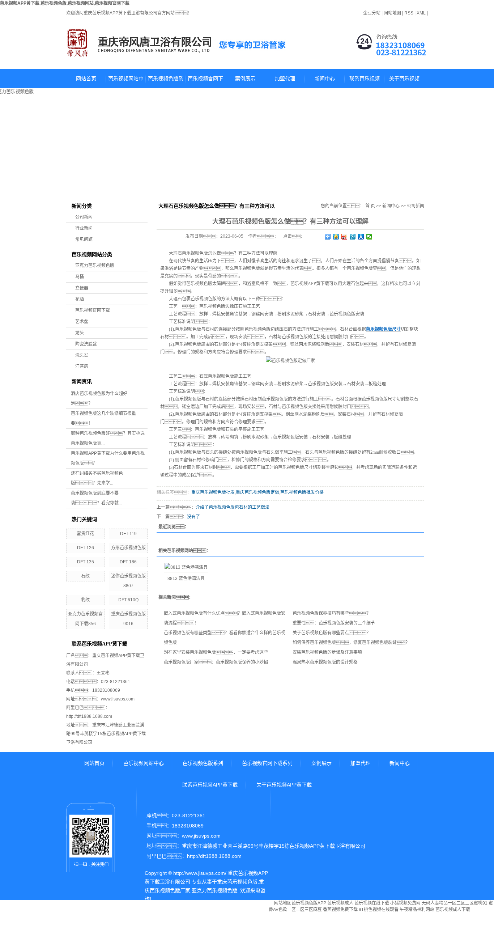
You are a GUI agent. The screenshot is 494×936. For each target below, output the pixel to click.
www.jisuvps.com (118, 699)
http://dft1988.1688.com (89, 716)
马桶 (79, 276)
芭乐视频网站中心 (126, 82)
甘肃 (184, 932)
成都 (251, 924)
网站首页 (86, 78)
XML (421, 13)
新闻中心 (325, 78)
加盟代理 (285, 78)
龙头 (79, 332)
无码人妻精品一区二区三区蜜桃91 (454, 903)
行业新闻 (84, 228)
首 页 (370, 205)
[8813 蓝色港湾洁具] (186, 567)
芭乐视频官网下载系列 (205, 82)
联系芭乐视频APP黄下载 (364, 82)
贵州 (262, 924)
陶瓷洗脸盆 (86, 344)
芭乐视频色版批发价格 (302, 492)
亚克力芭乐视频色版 (94, 265)
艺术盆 (81, 321)
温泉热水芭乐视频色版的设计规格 (325, 662)
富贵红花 (85, 533)
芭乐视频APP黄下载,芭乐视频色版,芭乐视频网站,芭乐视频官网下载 (64, 3)
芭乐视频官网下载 (92, 310)
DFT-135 (85, 561)
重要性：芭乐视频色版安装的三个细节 (334, 623)
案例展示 (245, 78)
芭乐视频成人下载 (452, 909)
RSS (408, 13)
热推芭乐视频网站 (165, 924)
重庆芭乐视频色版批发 (213, 492)
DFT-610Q (128, 599)
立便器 (81, 288)
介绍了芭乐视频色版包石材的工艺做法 (232, 507)
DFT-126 (85, 547)
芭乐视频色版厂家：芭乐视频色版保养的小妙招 (216, 662)
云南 (150, 932)
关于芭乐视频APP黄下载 (404, 82)
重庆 (239, 924)
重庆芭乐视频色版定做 (257, 492)
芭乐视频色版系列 (165, 82)
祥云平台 (186, 908)
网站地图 (392, 13)
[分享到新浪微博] (344, 237)
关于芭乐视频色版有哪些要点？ (332, 632)
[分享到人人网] (361, 237)
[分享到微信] (369, 237)
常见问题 (84, 239)
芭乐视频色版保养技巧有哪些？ (332, 613)
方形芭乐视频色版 (128, 547)
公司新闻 (84, 217)
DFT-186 (128, 561)
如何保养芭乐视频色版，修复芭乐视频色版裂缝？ (351, 642)
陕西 (173, 932)
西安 (196, 932)
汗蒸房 (81, 366)
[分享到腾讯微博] (353, 237)
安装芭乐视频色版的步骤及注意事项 (327, 652)
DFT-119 (128, 533)
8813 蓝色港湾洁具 (186, 578)
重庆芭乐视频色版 (237, 882)
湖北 (161, 932)
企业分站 (371, 13)
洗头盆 (81, 355)
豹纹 (85, 599)
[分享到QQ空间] (336, 237)
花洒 (79, 299)
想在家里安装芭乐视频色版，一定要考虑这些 (216, 652)
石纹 (85, 576)
